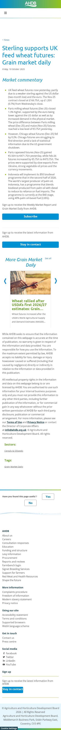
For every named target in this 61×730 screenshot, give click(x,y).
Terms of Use (14, 422)
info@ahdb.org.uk (15, 430)
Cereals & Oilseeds (13, 450)
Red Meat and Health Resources (20, 576)
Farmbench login (11, 565)
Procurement (9, 557)
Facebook (11, 653)
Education (7, 546)
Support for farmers (13, 572)
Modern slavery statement (17, 599)
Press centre (9, 641)
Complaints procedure (14, 592)
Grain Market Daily (13, 466)
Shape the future (11, 580)
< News (5, 39)
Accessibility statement (15, 615)
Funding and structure (14, 550)
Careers (6, 539)
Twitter (10, 657)
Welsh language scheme (15, 626)
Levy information (11, 554)
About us (7, 535)
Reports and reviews (13, 561)
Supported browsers (13, 622)
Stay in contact (30, 244)
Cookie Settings (9, 728)
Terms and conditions (14, 618)
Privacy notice (10, 603)
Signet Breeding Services (16, 569)
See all (48, 258)
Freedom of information (15, 595)
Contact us (8, 637)
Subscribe (30, 216)
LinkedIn (10, 660)
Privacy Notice (35, 422)
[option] (30, 296)
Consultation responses (15, 543)
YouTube (11, 664)
